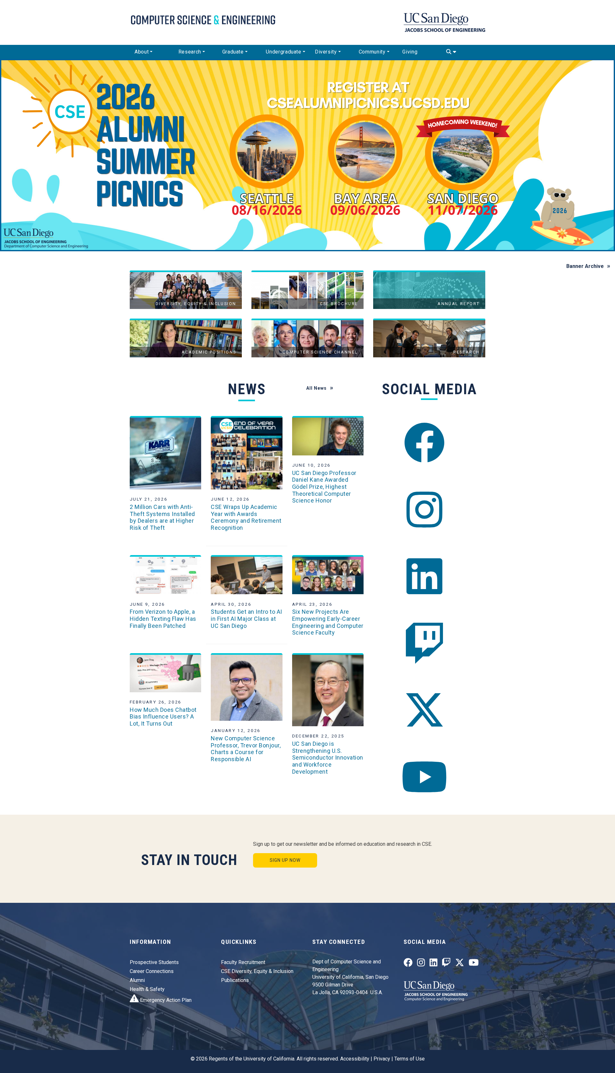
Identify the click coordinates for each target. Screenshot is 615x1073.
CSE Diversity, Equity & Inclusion (257, 971)
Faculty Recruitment (243, 962)
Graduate (233, 52)
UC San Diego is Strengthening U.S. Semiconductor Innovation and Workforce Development (327, 757)
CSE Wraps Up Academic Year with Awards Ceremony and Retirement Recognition (246, 517)
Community (372, 52)
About (142, 52)
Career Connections (152, 971)
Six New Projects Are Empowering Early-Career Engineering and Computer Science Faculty (328, 622)
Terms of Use (409, 1059)
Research (189, 52)
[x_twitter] (424, 710)
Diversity (326, 52)
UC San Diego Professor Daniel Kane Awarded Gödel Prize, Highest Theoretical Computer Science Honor (324, 487)
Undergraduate (283, 52)
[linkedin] (424, 576)
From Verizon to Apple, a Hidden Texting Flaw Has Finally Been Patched (163, 618)
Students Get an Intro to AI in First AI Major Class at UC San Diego (246, 618)
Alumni (137, 980)
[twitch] (424, 643)
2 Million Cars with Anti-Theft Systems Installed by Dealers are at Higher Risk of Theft (162, 517)
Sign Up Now (285, 860)
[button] (46, 155)
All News (316, 388)
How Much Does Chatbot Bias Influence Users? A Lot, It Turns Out (163, 716)
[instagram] (424, 509)
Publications (235, 980)
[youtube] (424, 777)
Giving (409, 52)
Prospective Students (154, 962)
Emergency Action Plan (165, 1000)
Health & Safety (147, 989)
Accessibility (354, 1059)
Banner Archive (585, 266)
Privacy (381, 1059)
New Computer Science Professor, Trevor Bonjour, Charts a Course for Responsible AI (246, 748)
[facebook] (424, 443)
